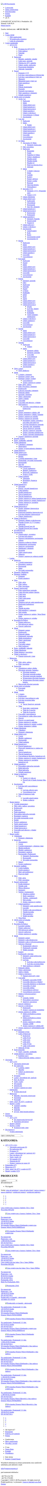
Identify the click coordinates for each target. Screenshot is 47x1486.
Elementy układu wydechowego (29, 520)
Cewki (20, 736)
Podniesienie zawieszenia (27, 544)
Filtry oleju (22, 582)
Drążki (29, 307)
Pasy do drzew (19, 1080)
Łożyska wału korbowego (36, 962)
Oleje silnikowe (23, 371)
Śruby (25, 297)
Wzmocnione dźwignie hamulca (34, 678)
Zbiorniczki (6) (15, 1161)
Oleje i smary (18, 369)
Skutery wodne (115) (12, 1171)
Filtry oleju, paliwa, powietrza (24, 806)
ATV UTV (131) (11, 1145)
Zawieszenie (27, 117)
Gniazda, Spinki (28, 998)
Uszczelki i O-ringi (29, 986)
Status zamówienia (11, 10)
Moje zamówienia (11, 1441)
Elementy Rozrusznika (30, 856)
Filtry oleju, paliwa (24, 385)
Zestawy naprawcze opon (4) (20, 1163)
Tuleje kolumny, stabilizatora (32, 316)
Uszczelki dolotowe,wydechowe (34, 984)
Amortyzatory (32, 231)
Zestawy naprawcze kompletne (33, 1010)
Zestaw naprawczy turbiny (32, 902)
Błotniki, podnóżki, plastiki (27, 59)
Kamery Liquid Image (13, 1459)
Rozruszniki (22, 462)
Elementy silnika (33, 351)
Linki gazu (22, 594)
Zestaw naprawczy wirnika (27, 618)
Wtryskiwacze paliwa (25, 624)
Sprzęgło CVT (28, 189)
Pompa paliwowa (24, 622)
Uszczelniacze (28, 137)
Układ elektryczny (29, 105)
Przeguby (21, 89)
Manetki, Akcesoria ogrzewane (24, 1096)
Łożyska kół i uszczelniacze (28, 786)
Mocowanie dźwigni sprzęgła (28, 684)
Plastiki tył (30, 163)
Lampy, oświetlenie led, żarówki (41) (22, 1153)
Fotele (29, 153)
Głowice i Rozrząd (24, 944)
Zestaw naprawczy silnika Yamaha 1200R (32, 1023)
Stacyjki (21, 464)
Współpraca (9, 1453)
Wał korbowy (32, 187)
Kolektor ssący (23, 1056)
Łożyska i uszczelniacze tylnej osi (30, 77)
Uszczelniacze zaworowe (31, 992)
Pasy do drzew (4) (16, 1155)
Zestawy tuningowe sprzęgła (28, 436)
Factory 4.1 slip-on (29, 778)
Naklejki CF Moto (33, 155)
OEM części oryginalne (22, 97)
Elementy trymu (23, 1032)
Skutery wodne (15, 1104)
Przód (20, 788)
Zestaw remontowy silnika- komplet (30, 414)
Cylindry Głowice (33, 171)
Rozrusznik (31, 205)
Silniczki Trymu (23, 1048)
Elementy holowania (34, 145)
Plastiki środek (32, 161)
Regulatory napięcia (25, 564)
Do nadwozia (18, 1066)
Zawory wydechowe (25, 1006)
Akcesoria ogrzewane (21, 1064)
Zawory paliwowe (24, 626)
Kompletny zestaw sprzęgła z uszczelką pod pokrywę (33, 421)
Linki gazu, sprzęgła (25, 61)
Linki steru (22, 596)
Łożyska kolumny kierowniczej (29, 514)
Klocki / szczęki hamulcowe (28, 488)
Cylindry (21, 694)
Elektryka (17, 560)
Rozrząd (30, 183)
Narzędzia (17, 1098)
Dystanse (17, 1076)
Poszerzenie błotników (26, 67)
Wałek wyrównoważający (27, 994)
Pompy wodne (32, 181)
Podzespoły (31, 215)
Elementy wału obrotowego (27, 940)
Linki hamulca (23, 490)
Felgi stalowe (23, 51)
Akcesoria (8, 1060)
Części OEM (9, 35)
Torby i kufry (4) (15, 1157)
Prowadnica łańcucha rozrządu (29, 766)
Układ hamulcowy (29, 107)
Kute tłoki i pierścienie (30, 708)
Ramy (29, 235)
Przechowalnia (10, 12)
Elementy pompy (24, 630)
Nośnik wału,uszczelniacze (32, 910)
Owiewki (21, 1074)
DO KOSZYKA (7, 1223)
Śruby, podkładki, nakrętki (23, 440)
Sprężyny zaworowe (30, 1002)
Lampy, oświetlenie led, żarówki (25, 1078)
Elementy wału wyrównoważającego (31, 942)
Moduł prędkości (24, 848)
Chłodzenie (18, 836)
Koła (15, 47)
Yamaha (21, 343)
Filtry (24, 283)
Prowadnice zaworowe (31, 1000)
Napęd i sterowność (21, 588)
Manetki (21, 1070)
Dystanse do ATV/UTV (26, 49)
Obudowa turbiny (29, 894)
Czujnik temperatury (25, 562)
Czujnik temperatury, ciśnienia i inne (31, 846)
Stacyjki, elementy (33, 207)
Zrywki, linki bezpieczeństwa (24, 1112)
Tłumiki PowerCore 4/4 (26, 526)
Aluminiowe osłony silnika (27, 668)
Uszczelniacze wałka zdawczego (29, 716)
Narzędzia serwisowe (21, 1122)
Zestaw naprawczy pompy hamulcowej (31, 500)
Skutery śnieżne (15, 1124)
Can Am (21, 119)
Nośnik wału (22, 886)
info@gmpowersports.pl (9, 1468)
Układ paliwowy (28, 225)
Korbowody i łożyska (25, 954)
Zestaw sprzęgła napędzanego (33, 434)
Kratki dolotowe (24, 884)
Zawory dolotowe (24, 1004)
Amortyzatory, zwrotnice (27, 534)
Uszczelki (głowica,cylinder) (33, 982)
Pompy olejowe (32, 179)
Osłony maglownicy (25, 516)
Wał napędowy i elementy (27, 610)
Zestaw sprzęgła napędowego (33, 432)
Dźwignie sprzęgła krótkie (32, 674)
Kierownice (31, 213)
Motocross (13, 658)
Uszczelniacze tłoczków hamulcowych (31, 756)
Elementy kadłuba (20, 574)
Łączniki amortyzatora (30, 798)
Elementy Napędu (33, 219)
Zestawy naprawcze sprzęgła (28, 418)
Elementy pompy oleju (26, 377)
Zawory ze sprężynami (26, 720)
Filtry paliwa (22, 584)
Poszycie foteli (23, 874)
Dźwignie (21, 486)
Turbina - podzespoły (30, 898)
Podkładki (26, 293)
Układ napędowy (29, 111)
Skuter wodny (14, 834)
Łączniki (21, 600)
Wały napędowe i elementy (27, 93)
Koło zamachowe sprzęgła (27, 590)
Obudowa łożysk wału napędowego (30, 602)
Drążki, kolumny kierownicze (28, 508)
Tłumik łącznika (24, 608)
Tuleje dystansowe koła (26, 794)
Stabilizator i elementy (26, 548)
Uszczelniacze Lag (29, 792)
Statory (25, 482)
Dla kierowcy (10, 1130)
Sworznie (21, 550)
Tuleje (25, 299)
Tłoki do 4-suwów (29, 712)
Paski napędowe (24, 83)
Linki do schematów (17, 41)
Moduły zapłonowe (25, 738)
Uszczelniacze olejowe (30, 990)
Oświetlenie (31, 203)
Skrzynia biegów (33, 185)
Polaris (20, 279)
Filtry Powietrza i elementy (27, 387)
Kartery (29, 177)
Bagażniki (30, 151)
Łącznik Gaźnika (24, 926)
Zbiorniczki (18, 1086)
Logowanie (9, 8)
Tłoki (20, 706)
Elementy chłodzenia (21, 572)
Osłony (29, 347)
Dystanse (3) (14, 1151)
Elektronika (14, 1090)
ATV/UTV (13, 45)
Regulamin (9, 1432)
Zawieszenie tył (32, 239)
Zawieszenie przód (33, 237)
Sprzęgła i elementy (25, 394)
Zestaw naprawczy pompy (32, 383)
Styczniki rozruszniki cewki (23, 818)
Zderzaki (30, 167)
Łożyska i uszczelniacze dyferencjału (31, 75)
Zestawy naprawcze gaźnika (28, 416)
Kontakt (8, 16)
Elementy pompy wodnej (27, 379)
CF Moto (21, 141)
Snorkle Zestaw (19, 438)
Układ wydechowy (29, 113)
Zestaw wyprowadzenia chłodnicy (30, 448)
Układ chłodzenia (29, 197)
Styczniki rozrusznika (25, 570)
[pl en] (25, 18)
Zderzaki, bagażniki (25, 69)
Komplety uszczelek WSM (32, 980)
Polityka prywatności (12, 1434)
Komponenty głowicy (30, 946)
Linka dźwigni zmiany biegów (28, 592)
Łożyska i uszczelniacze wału (28, 698)
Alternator (26, 478)
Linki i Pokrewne (24, 1034)
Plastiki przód (32, 159)
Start (6, 33)
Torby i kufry (18, 1082)
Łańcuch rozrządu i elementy (28, 391)
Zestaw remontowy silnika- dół (29, 412)
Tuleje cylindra (23, 398)
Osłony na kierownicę (26, 1072)
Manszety (21, 79)
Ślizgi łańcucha (23, 770)
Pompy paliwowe (24, 928)
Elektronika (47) (11, 1165)
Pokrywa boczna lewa (34, 165)
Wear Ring (22, 918)
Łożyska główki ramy (30, 790)
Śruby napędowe (28, 896)
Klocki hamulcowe (24, 746)
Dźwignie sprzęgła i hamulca (28, 670)
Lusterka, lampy (24, 1068)
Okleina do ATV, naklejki (27, 63)
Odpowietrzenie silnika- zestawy (29, 1058)
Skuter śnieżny (15, 802)
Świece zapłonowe (20, 822)
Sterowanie (18, 1030)
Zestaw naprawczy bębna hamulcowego (32, 498)
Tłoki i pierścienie (24, 396)
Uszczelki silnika (28, 988)
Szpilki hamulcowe (25, 492)
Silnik (25, 103)
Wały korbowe (23, 646)
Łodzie (12, 558)
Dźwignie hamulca (29, 672)
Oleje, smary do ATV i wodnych (21, 1102)
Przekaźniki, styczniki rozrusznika (30, 460)
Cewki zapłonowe (29, 468)
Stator (20, 568)
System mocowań (20, 1092)
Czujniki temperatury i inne (27, 458)
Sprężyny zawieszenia (26, 546)
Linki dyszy (27, 1038)
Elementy (21, 576)
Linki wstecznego (24, 598)
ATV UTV (13, 1062)
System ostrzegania (16, 1132)
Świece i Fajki (28, 474)
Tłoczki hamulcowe (25, 496)
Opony (7, 1114)
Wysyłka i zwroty (11, 1443)
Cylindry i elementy (25, 375)
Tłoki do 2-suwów (29, 710)
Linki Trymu (27, 1044)
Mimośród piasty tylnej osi (27, 81)
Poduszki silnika (24, 392)
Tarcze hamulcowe (24, 494)
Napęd (16, 71)
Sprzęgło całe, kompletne (31, 426)
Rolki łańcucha (23, 768)
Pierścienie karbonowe (26, 604)
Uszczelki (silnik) (24, 644)
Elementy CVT (23, 73)
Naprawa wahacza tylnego (27, 542)
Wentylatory (22, 446)
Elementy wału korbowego (32, 956)
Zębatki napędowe (24, 95)
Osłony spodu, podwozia (27, 65)
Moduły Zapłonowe (30, 470)
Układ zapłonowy (29, 321)
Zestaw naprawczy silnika (27, 1012)
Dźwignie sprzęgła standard (32, 676)
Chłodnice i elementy (25, 444)
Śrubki (29, 125)
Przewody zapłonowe (30, 472)
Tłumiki (21, 776)
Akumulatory (23, 454)
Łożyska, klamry (33, 309)
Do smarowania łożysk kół (23, 1120)
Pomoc (7, 14)
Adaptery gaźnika (20, 1106)
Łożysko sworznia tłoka (26, 700)
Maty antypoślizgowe (25, 872)
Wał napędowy (28, 914)
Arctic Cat (21, 99)
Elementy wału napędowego (32, 906)
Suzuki (20, 329)
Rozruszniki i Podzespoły (27, 854)
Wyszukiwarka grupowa (18, 39)
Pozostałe (17, 1100)
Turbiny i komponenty (26, 892)
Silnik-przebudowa (24, 638)
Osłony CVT (31, 195)
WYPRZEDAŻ (19, 530)
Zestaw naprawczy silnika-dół (33, 1026)
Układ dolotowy (19, 450)
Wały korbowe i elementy (31, 966)
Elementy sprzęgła (29, 281)
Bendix (20, 456)
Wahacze (21, 554)
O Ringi (25, 291)
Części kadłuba (23, 868)
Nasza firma (9, 1449)
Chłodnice (21, 730)
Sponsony (21, 890)
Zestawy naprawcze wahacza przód (30, 556)
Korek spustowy (24, 578)
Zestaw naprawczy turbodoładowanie (31, 1028)
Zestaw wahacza (28, 800)
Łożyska (26, 960)
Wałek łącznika (28, 916)
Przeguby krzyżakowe (26, 91)
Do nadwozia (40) (16, 1149)
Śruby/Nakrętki (19, 1050)
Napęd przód (31, 221)
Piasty (20, 55)
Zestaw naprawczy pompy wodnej (30, 724)
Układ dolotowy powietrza (23, 652)
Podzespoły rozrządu (25, 636)
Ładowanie (31, 201)
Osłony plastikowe (33, 157)
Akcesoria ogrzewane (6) (18, 1147)
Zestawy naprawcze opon (23, 1088)
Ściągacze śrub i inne (21, 1128)
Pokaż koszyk (5, 25)
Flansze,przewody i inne (26, 656)
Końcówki (26, 1036)
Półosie (20, 85)
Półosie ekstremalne (25, 87)
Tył (19, 796)
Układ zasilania (23, 476)
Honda (20, 241)
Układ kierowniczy (29, 109)
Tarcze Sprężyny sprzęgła (31, 428)
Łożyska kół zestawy (25, 536)
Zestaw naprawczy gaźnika (27, 722)
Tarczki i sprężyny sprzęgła (32, 430)
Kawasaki (21, 259)
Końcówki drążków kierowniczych (30, 512)
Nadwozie (17, 57)
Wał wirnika (22, 612)
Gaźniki (30, 175)
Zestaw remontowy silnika (27, 726)
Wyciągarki (18, 1084)
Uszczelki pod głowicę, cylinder (29, 402)
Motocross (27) (10, 1167)
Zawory (21, 410)
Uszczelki (26, 135)
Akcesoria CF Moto (30, 143)
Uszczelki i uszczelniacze (27, 714)
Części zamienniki (11, 43)
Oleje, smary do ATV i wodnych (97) (18, 1169)
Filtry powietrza (28, 147)
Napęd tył (30, 223)
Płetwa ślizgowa (24, 888)
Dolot (29, 173)
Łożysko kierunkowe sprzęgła (33, 424)
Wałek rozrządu (28, 950)
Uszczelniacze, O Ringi (31, 115)
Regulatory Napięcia (30, 480)
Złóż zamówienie (16, 37)
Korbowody (22, 389)
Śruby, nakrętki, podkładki (27, 1052)
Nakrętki (21, 53)
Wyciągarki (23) (15, 1159)
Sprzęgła (21, 702)
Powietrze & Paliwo (21, 620)
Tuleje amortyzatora (25, 552)
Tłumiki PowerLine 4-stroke (28, 528)
